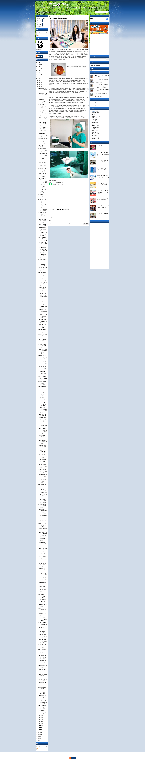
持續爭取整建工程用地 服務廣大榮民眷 (42, 373)
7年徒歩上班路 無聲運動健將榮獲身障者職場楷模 (42, 447)
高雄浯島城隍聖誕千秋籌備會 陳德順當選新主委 (42, 150)
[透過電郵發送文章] (62, 209)
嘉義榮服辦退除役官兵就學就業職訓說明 (42, 684)
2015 (39, 66)
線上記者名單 (56, 12)
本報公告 (49, 12)
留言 (39, 35)
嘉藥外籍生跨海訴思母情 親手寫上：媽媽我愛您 (42, 609)
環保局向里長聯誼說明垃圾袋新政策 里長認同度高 (42, 491)
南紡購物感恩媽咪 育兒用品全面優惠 (42, 671)
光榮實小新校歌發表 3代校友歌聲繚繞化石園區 (42, 707)
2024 (39, 736)
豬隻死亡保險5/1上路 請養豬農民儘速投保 (42, 624)
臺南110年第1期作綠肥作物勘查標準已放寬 (42, 486)
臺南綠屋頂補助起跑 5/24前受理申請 (42, 306)
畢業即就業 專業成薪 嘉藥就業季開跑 (42, 311)
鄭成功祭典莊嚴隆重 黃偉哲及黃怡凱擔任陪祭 (42, 481)
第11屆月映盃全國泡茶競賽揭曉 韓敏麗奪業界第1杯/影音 (102, 200)
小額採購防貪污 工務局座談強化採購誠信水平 (42, 712)
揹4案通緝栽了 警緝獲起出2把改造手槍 (42, 90)
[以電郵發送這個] (64, 209)
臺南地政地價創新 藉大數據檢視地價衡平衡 (42, 331)
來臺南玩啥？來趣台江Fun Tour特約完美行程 (42, 191)
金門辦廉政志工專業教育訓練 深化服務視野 (42, 697)
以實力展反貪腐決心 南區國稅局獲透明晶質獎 (42, 511)
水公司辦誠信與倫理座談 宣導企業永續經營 (42, 506)
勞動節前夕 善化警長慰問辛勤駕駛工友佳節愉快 (42, 520)
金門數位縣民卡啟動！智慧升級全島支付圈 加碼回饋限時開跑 (103, 154)
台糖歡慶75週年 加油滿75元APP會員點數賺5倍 (42, 452)
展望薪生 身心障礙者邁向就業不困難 (42, 269)
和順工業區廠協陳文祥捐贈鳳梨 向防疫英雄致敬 (42, 456)
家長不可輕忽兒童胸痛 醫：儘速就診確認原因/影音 (42, 239)
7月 (40, 719)
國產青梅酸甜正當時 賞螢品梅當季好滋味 (42, 601)
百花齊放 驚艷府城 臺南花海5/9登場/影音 (42, 316)
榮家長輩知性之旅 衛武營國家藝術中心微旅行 (42, 368)
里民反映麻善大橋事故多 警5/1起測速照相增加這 (42, 657)
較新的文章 (52, 223)
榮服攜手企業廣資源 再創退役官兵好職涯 (42, 378)
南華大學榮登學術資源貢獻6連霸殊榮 (42, 244)
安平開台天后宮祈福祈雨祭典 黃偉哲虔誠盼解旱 (42, 471)
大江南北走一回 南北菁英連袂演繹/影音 (42, 496)
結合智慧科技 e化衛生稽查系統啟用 (42, 662)
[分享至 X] (67, 209)
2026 (39, 740)
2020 (39, 76)
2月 (40, 82)
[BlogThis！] (65, 209)
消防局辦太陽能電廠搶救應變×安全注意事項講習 (42, 466)
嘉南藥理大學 (40, 26)
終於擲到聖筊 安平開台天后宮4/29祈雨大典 (42, 196)
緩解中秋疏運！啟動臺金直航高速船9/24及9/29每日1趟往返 (103, 177)
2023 (39, 734)
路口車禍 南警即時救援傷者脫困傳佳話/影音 (42, 301)
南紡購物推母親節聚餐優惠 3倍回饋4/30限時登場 (42, 175)
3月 (40, 84)
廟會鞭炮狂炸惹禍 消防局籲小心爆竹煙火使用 (42, 461)
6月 (40, 717)
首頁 (37, 12)
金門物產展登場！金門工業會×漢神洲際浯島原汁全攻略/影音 (102, 192)
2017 (39, 70)
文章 (39, 32)
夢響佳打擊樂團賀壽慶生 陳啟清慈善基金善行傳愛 (42, 575)
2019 (39, 74)
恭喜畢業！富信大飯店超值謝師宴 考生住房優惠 (42, 186)
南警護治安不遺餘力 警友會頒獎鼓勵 (42, 321)
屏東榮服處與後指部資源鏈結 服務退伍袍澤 (42, 363)
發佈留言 (51, 220)
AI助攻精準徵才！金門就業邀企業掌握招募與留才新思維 (102, 215)
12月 (40, 729)
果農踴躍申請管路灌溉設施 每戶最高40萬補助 (42, 619)
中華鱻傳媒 (59, 4)
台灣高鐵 (39, 20)
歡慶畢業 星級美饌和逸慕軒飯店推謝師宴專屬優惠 (42, 336)
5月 (40, 715)
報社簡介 (43, 12)
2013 (39, 62)
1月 (40, 80)
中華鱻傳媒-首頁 (41, 18)
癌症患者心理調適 (42, 247)
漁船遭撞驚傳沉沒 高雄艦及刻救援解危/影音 (42, 596)
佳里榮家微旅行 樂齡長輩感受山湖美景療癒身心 (42, 394)
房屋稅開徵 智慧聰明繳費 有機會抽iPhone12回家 (42, 209)
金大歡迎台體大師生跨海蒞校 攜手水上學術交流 (42, 646)
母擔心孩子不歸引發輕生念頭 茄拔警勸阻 (42, 201)
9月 (40, 723)
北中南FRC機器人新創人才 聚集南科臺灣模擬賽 (42, 135)
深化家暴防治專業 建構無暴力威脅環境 (42, 579)
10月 (40, 725)
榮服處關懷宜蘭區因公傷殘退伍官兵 (42, 570)
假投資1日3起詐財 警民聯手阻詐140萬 (42, 256)
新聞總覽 (93, 111)
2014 (39, 64)
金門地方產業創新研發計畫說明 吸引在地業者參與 (42, 442)
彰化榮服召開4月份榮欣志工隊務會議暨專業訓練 (42, 383)
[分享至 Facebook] (68, 209)
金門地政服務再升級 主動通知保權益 (42, 425)
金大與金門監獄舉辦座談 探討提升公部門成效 (42, 641)
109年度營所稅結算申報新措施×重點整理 (42, 155)
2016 (39, 68)
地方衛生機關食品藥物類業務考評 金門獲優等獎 (42, 277)
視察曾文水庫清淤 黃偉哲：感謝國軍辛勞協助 (42, 101)
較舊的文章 (85, 223)
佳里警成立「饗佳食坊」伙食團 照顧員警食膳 (42, 636)
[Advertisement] (101, 44)
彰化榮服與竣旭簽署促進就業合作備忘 (42, 261)
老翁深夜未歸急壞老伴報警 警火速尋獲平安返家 (42, 170)
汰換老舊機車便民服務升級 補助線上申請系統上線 (42, 501)
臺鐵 (38, 22)
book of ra (72, 754)
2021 (39, 78)
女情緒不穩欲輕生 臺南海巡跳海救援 (42, 437)
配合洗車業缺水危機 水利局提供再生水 (42, 346)
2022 (39, 732)
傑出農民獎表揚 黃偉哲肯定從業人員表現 (42, 476)
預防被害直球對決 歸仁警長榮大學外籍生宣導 (42, 341)
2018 (39, 72)
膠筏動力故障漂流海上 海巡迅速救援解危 (42, 515)
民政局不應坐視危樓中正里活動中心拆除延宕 (42, 221)
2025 (39, 738)
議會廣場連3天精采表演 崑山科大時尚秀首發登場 (42, 702)
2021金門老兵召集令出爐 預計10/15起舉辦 (42, 692)
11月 (40, 727)
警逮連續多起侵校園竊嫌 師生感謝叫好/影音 (42, 525)
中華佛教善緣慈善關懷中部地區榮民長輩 (42, 565)
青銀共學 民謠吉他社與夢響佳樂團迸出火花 (42, 119)
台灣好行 (39, 24)
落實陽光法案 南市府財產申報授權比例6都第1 (42, 326)
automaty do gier (38, 0)
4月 (40, 86)
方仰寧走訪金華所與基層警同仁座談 (42, 591)
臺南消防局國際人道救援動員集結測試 (42, 614)
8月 (40, 721)
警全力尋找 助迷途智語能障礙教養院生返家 (42, 676)
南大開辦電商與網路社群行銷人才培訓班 (42, 229)
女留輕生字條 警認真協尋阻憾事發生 (42, 553)
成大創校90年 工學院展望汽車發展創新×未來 (42, 234)
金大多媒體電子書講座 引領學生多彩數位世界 (42, 251)
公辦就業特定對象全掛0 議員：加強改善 (42, 124)
